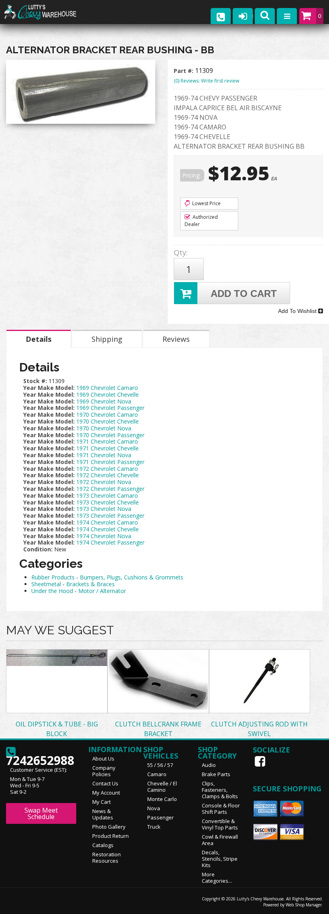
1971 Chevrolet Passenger (110, 462)
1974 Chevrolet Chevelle (107, 529)
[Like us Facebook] (261, 761)
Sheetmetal (46, 584)
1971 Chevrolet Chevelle (107, 448)
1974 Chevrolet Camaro (107, 522)
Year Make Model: (49, 387)
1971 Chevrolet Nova (103, 455)
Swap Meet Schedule (41, 813)
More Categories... (217, 877)
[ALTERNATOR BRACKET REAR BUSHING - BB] (80, 93)
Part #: (184, 71)
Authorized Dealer (201, 221)
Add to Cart (244, 293)
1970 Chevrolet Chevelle (107, 421)
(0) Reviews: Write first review (206, 80)
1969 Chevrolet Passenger (110, 408)
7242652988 (40, 758)
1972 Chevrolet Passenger (110, 488)
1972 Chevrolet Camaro (107, 468)
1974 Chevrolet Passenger (110, 542)
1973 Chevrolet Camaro (107, 495)
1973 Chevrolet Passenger (110, 515)
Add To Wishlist (298, 311)
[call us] (221, 16)
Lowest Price (206, 203)
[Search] (265, 16)
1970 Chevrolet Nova (103, 428)
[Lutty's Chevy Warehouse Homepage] (48, 12)
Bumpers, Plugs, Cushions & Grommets (131, 577)
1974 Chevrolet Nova (103, 536)
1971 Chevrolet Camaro (107, 441)
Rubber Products (53, 577)
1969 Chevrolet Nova (103, 401)
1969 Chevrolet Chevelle (107, 394)
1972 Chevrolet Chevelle (107, 475)
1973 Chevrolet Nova (103, 508)
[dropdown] (287, 16)
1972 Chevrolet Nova (103, 482)
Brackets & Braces (90, 584)
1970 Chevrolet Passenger (110, 435)
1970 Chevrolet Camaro (107, 414)
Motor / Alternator (102, 591)
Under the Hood (52, 591)
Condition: (38, 549)
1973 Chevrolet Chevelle (107, 502)
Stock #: (36, 381)
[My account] (243, 16)
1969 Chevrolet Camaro (107, 387)
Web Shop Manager (304, 905)
